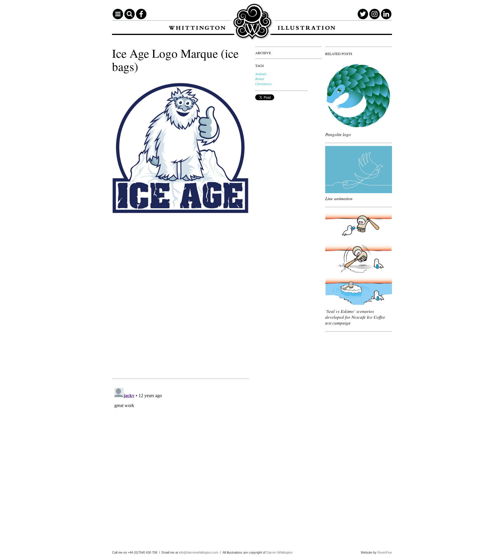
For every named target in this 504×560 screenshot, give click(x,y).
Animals (261, 73)
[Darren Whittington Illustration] (252, 22)
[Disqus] (180, 292)
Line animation (339, 198)
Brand (259, 78)
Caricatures (263, 83)
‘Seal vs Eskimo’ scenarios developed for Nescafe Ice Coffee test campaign (355, 317)
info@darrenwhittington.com (198, 552)
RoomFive (384, 552)
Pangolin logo (338, 134)
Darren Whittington (279, 552)
